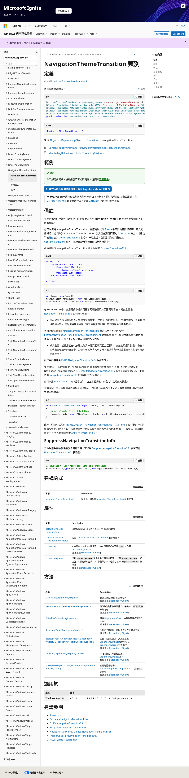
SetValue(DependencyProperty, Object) (64, 653)
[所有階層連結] (46, 54)
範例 (155, 63)
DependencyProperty (110, 644)
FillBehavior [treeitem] (14, 114)
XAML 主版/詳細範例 (82, 433)
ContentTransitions (69, 237)
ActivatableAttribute (90, 147)
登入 (183, 25)
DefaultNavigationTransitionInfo (97, 371)
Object (53, 140)
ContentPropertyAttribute (63, 147)
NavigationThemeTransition (110, 499)
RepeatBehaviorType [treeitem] (18, 319)
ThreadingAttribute (93, 153)
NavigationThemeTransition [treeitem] (23, 177)
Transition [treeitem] (13, 422)
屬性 (155, 75)
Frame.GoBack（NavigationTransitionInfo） (90, 424)
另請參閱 (157, 86)
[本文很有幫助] (175, 97)
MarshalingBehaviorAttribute (65, 153)
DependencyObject (72, 140)
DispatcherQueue (80, 549)
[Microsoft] (5, 26)
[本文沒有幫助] (179, 97)
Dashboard (178, 33)
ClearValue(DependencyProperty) (61, 597)
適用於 (156, 83)
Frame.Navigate (63, 381)
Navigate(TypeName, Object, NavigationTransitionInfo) (80, 731)
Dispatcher (50, 546)
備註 (155, 67)
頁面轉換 (104, 179)
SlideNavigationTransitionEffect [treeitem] (22, 343)
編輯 (143, 88)
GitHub (93, 200)
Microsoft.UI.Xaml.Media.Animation (84, 54)
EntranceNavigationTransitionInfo (80, 330)
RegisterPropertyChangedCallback (117, 668)
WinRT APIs (57, 54)
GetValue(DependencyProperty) (60, 618)
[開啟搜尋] (177, 25)
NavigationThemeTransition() (59, 499)
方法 (155, 79)
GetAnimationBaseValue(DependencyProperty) (68, 606)
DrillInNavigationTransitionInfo (78, 360)
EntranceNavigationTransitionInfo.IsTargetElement (72, 335)
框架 (51, 237)
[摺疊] (36, 51)
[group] (94, 109)
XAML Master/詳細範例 (62, 740)
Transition (92, 140)
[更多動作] (142, 54)
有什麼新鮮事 (162, 33)
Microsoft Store (55, 200)
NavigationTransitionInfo (58, 313)
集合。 (125, 248)
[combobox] (20, 57)
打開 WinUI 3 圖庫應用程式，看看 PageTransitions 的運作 (78, 189)
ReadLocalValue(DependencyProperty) (64, 630)
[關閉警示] (183, 6)
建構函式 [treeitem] (15, 184)
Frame (108, 229)
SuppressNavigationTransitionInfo (111, 448)
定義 (155, 59)
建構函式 (157, 71)
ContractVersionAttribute (116, 147)
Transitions (124, 233)
